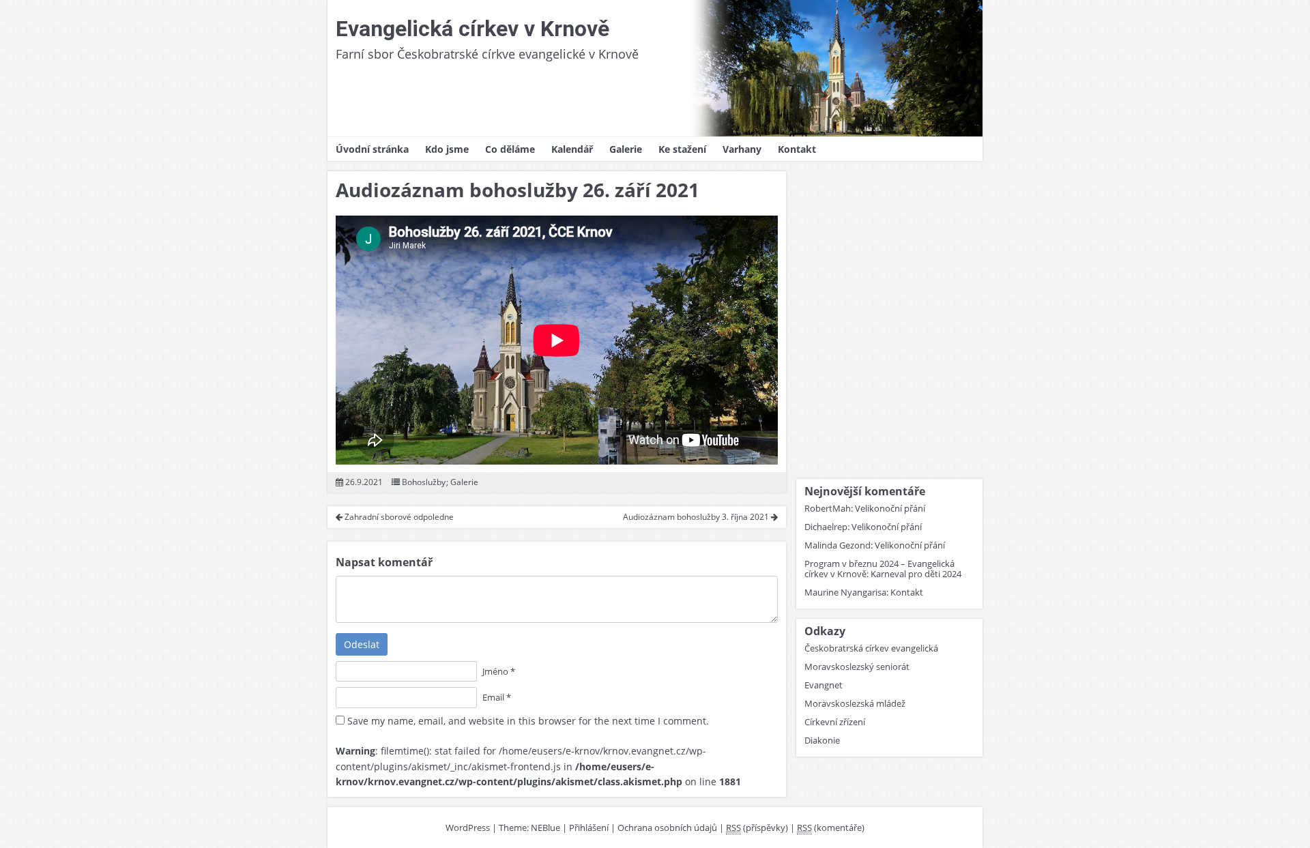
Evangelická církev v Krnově (472, 29)
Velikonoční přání (890, 508)
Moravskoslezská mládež (854, 703)
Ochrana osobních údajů (667, 827)
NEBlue (545, 827)
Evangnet (823, 685)
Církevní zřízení (834, 722)
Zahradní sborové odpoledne (398, 517)
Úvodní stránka (372, 149)
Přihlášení (589, 827)
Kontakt (797, 149)
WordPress (468, 827)
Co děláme (510, 149)
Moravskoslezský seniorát (856, 666)
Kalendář (572, 149)
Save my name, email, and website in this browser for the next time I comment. (528, 720)
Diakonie (822, 740)
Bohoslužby (424, 482)
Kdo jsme (447, 149)
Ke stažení (682, 149)
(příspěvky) (757, 827)
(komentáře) (830, 827)
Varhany (742, 149)
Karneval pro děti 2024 (916, 574)
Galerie (625, 149)
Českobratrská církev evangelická (871, 648)
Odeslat (361, 644)
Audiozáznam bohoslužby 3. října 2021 (697, 517)
